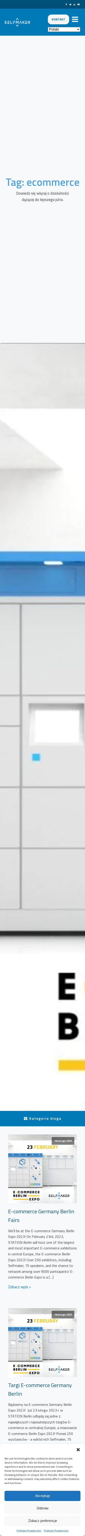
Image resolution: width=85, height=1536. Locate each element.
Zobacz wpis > (19, 1287)
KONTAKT (58, 19)
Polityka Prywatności (29, 1530)
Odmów (43, 1508)
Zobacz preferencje (42, 1521)
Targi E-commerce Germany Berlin (40, 1389)
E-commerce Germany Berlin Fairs (41, 1215)
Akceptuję (42, 1496)
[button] (78, 1449)
